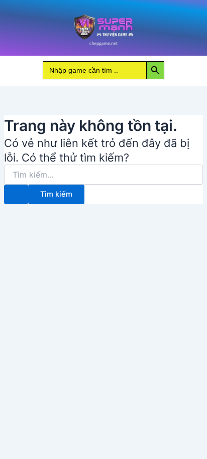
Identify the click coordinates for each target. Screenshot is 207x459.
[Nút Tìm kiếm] (16, 194)
